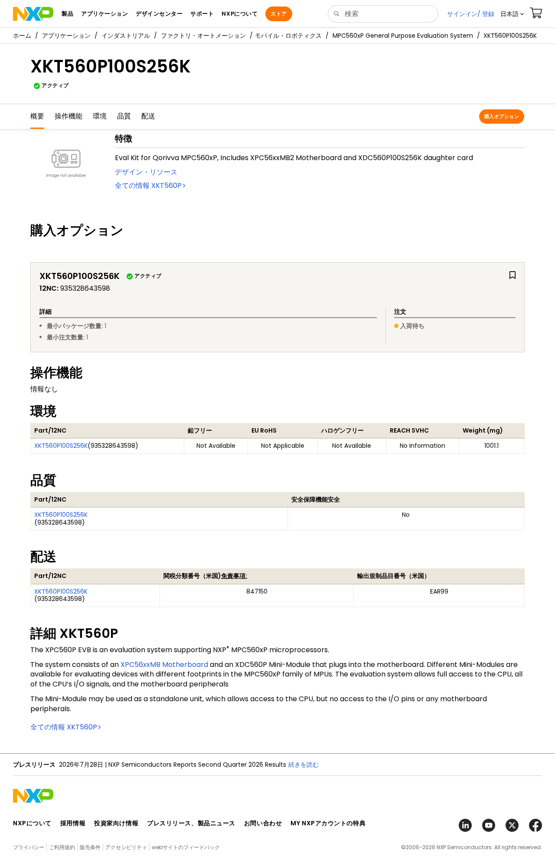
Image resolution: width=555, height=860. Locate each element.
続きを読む (303, 764)
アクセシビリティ (126, 847)
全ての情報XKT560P (148, 185)
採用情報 (72, 823)
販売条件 (90, 847)
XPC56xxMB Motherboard (164, 665)
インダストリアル (125, 35)
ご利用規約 (62, 847)
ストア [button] (279, 13)
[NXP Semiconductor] (33, 13)
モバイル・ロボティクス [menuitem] (288, 35)
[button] (512, 14)
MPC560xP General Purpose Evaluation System (403, 35)
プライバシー (28, 847)
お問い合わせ (263, 823)
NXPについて (32, 823)
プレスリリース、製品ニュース (191, 823)
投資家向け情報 (116, 823)
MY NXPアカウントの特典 (328, 823)
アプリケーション (66, 35)
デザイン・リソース (146, 172)
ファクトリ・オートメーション (203, 35)
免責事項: (234, 575)
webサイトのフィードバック (186, 847)
